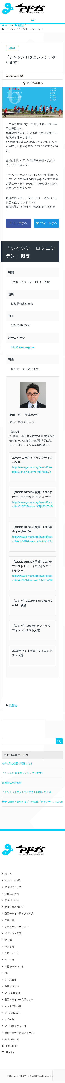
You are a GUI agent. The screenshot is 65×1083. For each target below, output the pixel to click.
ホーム (8, 874)
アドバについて (13, 887)
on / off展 (10, 1019)
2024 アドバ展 (12, 880)
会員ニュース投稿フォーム (19, 1032)
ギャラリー (11, 959)
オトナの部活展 (13, 1006)
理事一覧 (9, 920)
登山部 (8, 940)
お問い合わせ (12, 1039)
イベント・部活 (13, 933)
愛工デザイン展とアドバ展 (19, 913)
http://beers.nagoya (22, 347)
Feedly (10, 1052)
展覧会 (13, 705)
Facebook (11, 1045)
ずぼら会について (14, 907)
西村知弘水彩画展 (11, 782)
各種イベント (12, 986)
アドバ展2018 (12, 993)
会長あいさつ (12, 893)
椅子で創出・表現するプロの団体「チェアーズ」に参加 (32, 801)
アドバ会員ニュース (15, 1026)
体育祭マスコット (14, 966)
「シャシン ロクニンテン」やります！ (23, 773)
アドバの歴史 (12, 900)
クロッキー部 (12, 953)
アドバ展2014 (12, 1012)
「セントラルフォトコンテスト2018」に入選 (26, 792)
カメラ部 (9, 946)
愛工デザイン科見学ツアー (19, 999)
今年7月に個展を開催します (17, 763)
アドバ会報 (11, 979)
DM (6, 973)
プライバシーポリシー (17, 926)
